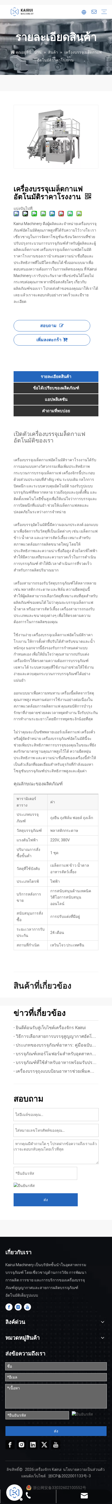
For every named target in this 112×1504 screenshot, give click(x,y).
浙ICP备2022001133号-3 (69, 1476)
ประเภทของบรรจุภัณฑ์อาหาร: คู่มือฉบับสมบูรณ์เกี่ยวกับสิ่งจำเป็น (56, 1045)
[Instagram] (18, 1307)
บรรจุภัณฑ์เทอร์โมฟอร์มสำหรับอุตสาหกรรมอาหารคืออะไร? (56, 1053)
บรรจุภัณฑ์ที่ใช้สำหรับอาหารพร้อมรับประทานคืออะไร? (56, 1062)
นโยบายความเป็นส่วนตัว (84, 1469)
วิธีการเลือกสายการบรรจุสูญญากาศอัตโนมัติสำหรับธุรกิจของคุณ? (56, 1036)
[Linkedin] (33, 1444)
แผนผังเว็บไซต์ (33, 1476)
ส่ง (45, 1200)
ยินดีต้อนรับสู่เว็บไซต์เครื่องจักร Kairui (51, 1027)
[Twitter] (44, 1444)
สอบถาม (48, 325)
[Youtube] (27, 1307)
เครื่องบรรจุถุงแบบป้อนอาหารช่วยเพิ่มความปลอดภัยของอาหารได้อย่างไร (56, 1071)
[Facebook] (9, 1307)
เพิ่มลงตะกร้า (48, 339)
